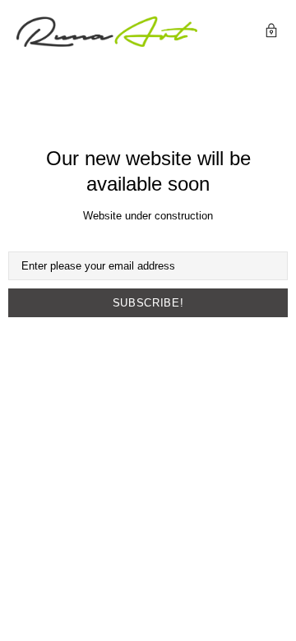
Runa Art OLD (106, 31)
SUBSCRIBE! (148, 303)
